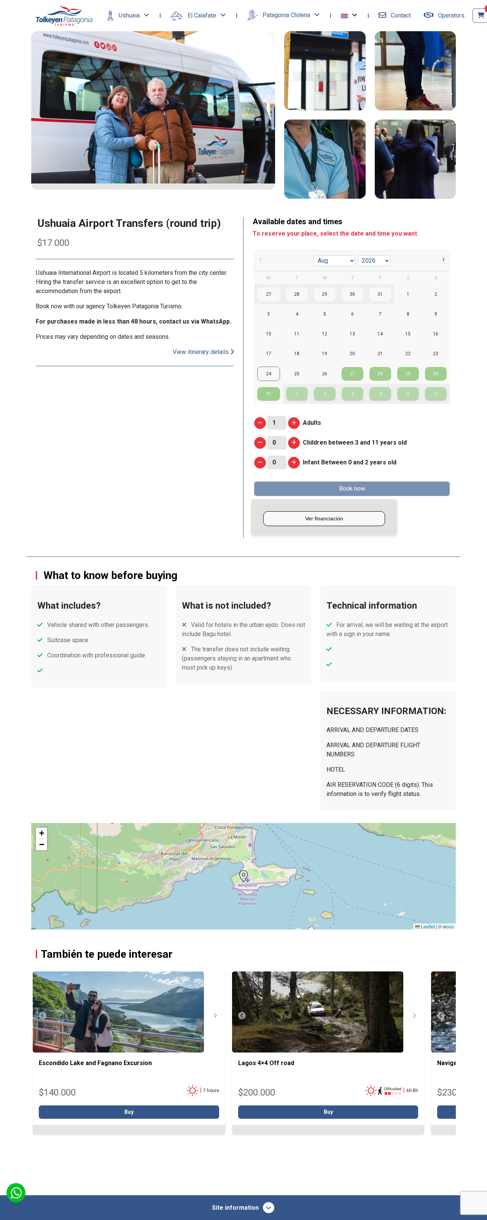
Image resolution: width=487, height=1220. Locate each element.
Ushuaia (129, 15)
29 (408, 373)
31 (268, 394)
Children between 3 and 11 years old (355, 442)
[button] (349, 15)
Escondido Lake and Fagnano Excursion (95, 1063)
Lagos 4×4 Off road (266, 1063)
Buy (129, 1112)
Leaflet (427, 926)
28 (380, 373)
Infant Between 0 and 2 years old (349, 462)
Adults (312, 422)
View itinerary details (201, 352)
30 (435, 373)
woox (448, 926)
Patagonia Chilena (286, 15)
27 (352, 373)
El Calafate (202, 15)
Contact (400, 15)
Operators (450, 15)
